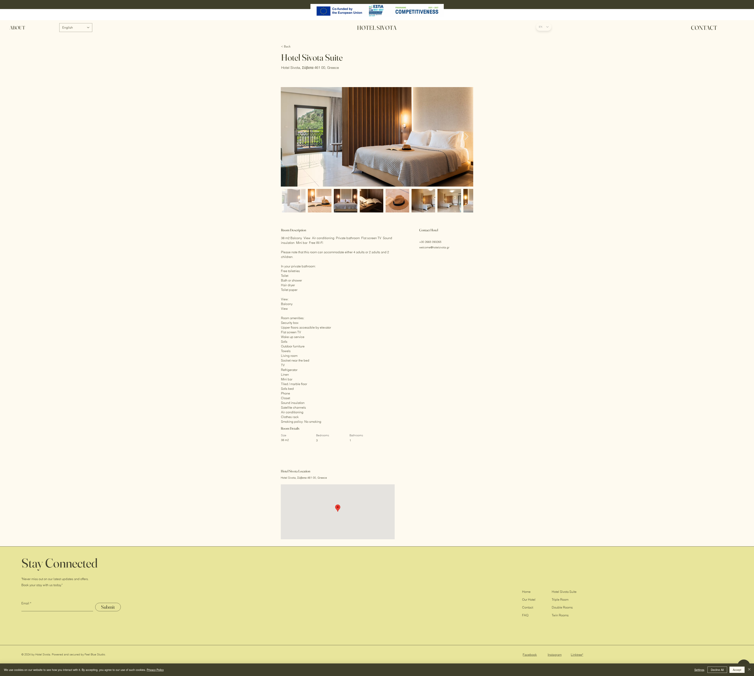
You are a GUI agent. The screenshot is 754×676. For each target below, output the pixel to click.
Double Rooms (562, 607)
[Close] (749, 670)
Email (25, 603)
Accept (737, 670)
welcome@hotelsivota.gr (434, 247)
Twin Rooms (560, 615)
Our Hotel (528, 599)
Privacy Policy (155, 670)
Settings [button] (699, 670)
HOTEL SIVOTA (376, 27)
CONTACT (704, 27)
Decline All (717, 670)
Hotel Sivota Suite (564, 592)
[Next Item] (466, 137)
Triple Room (560, 599)
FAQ (525, 615)
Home (526, 592)
